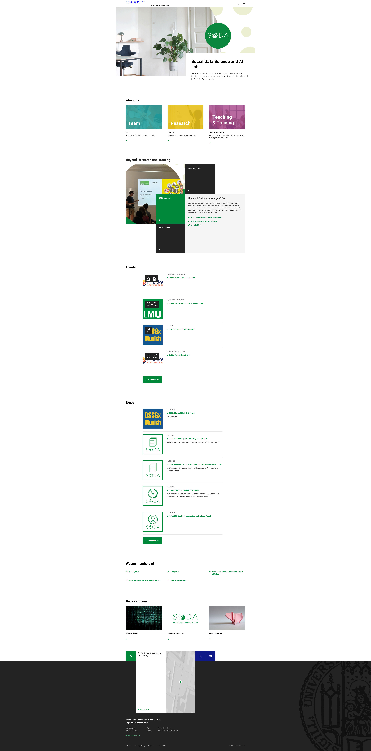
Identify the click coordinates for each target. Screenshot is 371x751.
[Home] (131, 656)
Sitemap (129, 746)
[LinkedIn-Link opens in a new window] (210, 656)
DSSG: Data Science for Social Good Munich (206, 218)
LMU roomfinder (134, 736)
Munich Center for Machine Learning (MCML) (144, 580)
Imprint (150, 746)
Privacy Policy (140, 746)
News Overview (153, 541)
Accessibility (161, 746)
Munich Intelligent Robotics (180, 580)
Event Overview (153, 380)
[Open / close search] (238, 4)
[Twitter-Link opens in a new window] (200, 656)
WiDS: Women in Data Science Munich (204, 221)
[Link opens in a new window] (165, 682)
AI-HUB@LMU (196, 225)
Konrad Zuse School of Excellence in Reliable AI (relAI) (228, 573)
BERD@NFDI (175, 572)
